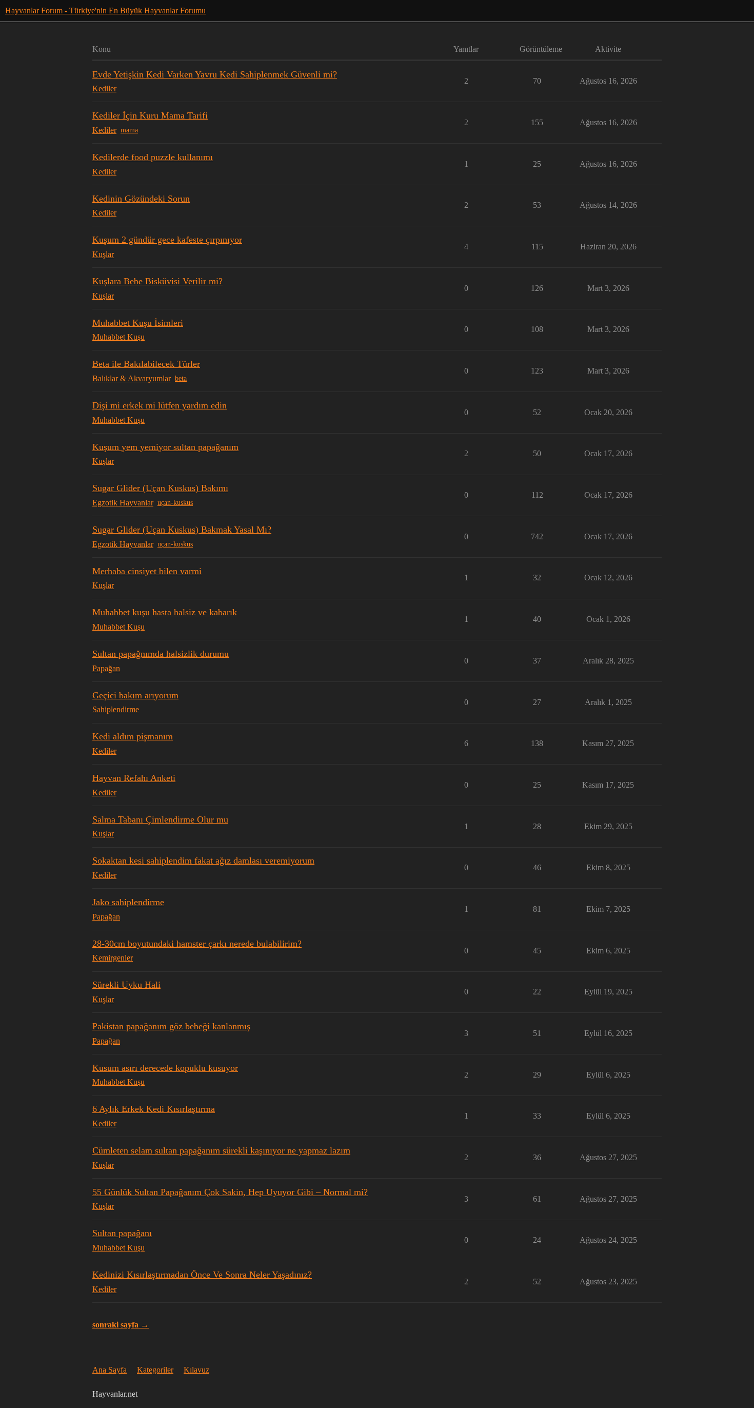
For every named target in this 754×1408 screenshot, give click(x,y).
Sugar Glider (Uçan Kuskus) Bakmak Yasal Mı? (181, 529)
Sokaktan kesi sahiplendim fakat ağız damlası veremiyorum (203, 860)
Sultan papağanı (122, 1233)
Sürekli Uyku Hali (126, 985)
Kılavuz (196, 1369)
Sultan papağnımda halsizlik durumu (160, 654)
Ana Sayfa (109, 1369)
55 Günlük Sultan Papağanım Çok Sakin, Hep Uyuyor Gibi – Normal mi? (230, 1192)
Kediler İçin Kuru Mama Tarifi (150, 115)
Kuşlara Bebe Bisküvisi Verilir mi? (157, 281)
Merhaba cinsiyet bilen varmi (147, 571)
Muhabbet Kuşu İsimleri (137, 323)
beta (181, 378)
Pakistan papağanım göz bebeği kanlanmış (171, 1026)
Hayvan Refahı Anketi (133, 778)
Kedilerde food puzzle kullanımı (152, 157)
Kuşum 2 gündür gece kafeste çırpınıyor (167, 239)
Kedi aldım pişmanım (132, 736)
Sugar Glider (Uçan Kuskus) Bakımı (160, 488)
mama (129, 130)
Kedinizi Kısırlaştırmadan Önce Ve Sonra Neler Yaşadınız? (202, 1274)
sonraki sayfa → (120, 1324)
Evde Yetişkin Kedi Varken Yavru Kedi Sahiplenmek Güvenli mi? (214, 74)
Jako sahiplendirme (128, 902)
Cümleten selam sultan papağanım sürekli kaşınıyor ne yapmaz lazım (221, 1150)
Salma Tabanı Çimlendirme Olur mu (160, 819)
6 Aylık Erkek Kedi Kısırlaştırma (153, 1109)
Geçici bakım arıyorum (135, 695)
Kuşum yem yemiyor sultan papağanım (165, 447)
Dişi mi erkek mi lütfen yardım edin (159, 405)
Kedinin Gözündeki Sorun (141, 198)
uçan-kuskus (175, 502)
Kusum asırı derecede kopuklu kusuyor (165, 1068)
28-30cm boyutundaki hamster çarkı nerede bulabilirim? (197, 943)
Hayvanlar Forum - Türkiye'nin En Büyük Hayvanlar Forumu (105, 10)
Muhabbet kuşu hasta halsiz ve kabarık (164, 612)
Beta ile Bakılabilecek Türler (146, 364)
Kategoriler (155, 1369)
